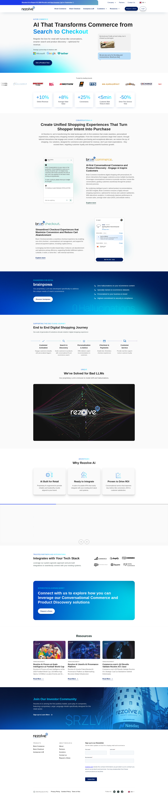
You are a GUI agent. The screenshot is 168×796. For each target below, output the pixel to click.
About (61, 746)
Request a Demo (64, 758)
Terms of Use (76, 791)
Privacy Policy (55, 791)
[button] (81, 542)
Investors (62, 752)
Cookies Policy (66, 791)
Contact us (63, 755)
